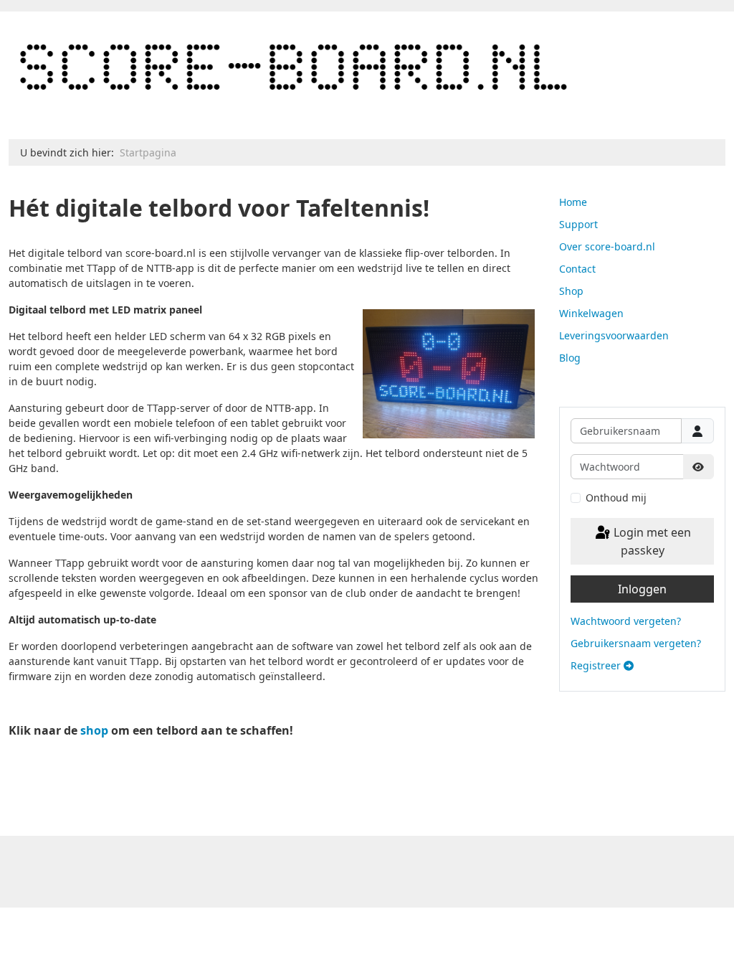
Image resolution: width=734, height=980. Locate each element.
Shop (571, 291)
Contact (577, 268)
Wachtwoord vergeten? (626, 621)
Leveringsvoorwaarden (614, 335)
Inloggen (642, 589)
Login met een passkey (651, 541)
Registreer (597, 665)
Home (573, 202)
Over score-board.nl (607, 246)
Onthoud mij (616, 497)
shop (94, 730)
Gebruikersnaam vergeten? (636, 643)
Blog (570, 357)
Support (578, 224)
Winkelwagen (591, 313)
